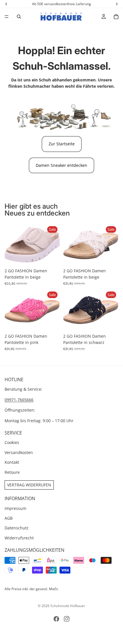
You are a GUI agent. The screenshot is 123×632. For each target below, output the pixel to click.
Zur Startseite (62, 143)
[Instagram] (66, 618)
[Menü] (6, 16)
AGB (9, 518)
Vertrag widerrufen (29, 485)
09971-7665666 (19, 399)
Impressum (15, 508)
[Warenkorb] (116, 16)
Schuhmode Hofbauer (67, 605)
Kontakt (12, 462)
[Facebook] (56, 618)
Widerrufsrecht (19, 538)
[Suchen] (19, 16)
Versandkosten (19, 452)
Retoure (12, 472)
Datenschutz (17, 528)
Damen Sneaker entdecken (61, 165)
